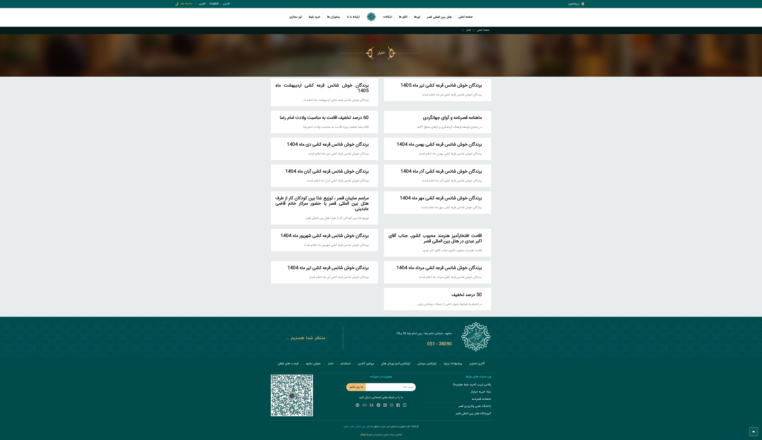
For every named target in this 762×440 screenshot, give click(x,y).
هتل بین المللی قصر (439, 23)
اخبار (468, 30)
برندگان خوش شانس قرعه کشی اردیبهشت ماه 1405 (322, 88)
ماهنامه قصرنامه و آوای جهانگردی (452, 118)
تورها (417, 17)
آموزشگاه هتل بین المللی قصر (473, 413)
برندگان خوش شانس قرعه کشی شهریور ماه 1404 (324, 236)
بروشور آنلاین (366, 363)
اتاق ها (403, 17)
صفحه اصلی (465, 17)
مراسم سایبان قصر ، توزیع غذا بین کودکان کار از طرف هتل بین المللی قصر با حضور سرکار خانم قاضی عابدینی (322, 204)
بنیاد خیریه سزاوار (481, 392)
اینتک (363, 435)
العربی (202, 3)
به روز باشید (356, 387)
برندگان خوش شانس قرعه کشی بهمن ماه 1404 (439, 144)
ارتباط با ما (353, 17)
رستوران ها (333, 17)
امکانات (387, 17)
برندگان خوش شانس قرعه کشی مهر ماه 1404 (441, 198)
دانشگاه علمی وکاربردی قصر (475, 406)
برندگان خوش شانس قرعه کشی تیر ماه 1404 (328, 268)
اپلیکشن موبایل (427, 363)
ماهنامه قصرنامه (481, 399)
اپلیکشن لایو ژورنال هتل (395, 363)
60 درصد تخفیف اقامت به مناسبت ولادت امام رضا (324, 118)
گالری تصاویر (477, 363)
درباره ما (416, 23)
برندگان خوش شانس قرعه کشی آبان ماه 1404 (327, 171)
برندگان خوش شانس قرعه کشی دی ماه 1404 (328, 144)
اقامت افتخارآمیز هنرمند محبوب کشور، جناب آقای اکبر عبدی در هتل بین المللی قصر (435, 238)
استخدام (346, 363)
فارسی (226, 3)
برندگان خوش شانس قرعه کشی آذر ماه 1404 (441, 171)
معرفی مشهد (313, 363)
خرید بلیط (314, 17)
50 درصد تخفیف (466, 295)
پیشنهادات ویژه (453, 363)
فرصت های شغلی (288, 363)
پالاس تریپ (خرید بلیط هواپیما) (472, 385)
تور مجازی (296, 17)
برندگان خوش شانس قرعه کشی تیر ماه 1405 (441, 85)
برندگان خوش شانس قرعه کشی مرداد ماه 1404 (439, 268)
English (214, 3)
